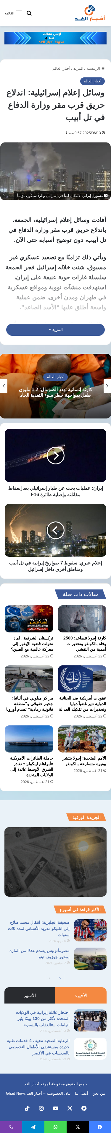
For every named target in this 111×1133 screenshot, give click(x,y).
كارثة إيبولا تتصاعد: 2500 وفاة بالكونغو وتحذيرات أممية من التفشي (84, 644)
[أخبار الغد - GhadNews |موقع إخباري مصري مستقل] (90, 13)
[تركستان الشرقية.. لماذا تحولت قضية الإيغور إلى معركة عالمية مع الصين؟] (29, 618)
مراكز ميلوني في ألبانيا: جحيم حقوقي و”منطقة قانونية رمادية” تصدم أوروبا (29, 704)
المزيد (78, 68)
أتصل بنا (81, 1093)
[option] (55, 386)
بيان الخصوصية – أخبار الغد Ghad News (38, 1093)
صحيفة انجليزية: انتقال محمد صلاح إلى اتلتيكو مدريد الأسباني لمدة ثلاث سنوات (39, 928)
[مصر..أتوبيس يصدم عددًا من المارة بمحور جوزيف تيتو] (90, 959)
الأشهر (30, 995)
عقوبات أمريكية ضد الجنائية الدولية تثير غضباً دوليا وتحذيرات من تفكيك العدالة (82, 704)
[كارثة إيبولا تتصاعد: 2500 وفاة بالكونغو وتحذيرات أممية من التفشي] (82, 618)
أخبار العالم (61, 68)
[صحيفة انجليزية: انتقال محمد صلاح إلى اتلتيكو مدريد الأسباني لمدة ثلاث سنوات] (90, 930)
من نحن (98, 1093)
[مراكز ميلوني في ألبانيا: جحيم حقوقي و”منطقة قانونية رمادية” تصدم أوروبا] (29, 678)
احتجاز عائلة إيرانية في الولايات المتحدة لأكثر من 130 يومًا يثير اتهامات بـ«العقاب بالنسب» (43, 1018)
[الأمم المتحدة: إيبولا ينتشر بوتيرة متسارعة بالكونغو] (82, 738)
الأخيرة (81, 995)
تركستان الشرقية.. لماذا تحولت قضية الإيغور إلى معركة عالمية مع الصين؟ (32, 644)
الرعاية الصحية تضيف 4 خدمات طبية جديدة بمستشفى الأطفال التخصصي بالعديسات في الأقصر (38, 1046)
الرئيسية (93, 68)
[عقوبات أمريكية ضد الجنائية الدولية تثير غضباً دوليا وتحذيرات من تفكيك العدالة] (82, 678)
